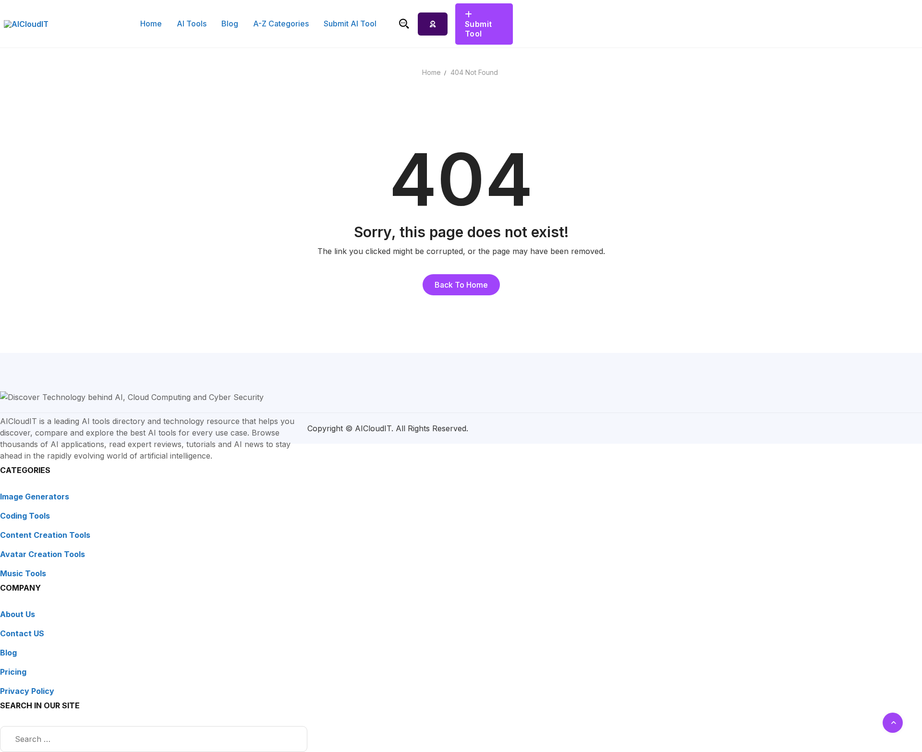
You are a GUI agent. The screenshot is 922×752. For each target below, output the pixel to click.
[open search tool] (404, 24)
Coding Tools (25, 516)
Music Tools (23, 573)
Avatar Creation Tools (42, 554)
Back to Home (461, 285)
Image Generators (34, 496)
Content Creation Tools (45, 535)
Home (431, 72)
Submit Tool (478, 28)
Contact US (22, 633)
